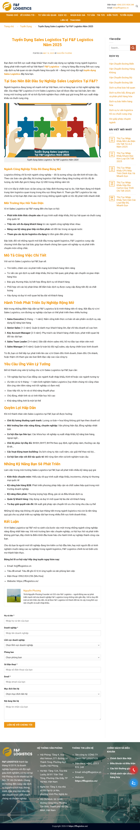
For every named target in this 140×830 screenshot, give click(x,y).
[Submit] (133, 48)
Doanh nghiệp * (11, 628)
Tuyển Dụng (126, 15)
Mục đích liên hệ (11, 689)
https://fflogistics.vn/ (86, 781)
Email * (7, 676)
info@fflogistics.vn (121, 8)
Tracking (75, 20)
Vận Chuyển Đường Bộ (120, 77)
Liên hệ (64, 20)
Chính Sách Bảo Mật (120, 758)
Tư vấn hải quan (47, 15)
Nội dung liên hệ (11, 701)
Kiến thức (112, 15)
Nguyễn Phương (64, 53)
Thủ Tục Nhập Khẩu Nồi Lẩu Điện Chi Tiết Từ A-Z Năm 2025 (126, 142)
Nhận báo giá (77, 15)
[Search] (137, 6)
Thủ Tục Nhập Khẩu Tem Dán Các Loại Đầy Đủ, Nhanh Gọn (126, 201)
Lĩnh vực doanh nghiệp (14, 640)
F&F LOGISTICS (10, 761)
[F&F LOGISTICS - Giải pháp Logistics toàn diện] (17, 6)
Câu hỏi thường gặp (120, 768)
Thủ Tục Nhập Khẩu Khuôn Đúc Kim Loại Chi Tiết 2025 (125, 157)
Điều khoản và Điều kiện (122, 763)
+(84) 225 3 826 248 (125, 5)
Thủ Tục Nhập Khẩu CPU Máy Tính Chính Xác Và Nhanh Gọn (126, 171)
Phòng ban (9, 652)
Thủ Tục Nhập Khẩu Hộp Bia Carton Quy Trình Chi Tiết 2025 (125, 186)
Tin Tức (101, 15)
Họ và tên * (9, 615)
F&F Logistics (52, 66)
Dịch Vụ (62, 15)
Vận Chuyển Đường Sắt (121, 82)
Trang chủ (12, 15)
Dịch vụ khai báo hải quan (122, 87)
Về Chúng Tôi (27, 15)
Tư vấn (91, 15)
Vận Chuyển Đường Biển (121, 63)
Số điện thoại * (11, 664)
